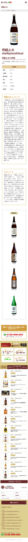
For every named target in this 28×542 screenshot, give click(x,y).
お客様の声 (3, 495)
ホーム (3, 10)
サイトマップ (18, 498)
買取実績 (17, 495)
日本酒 (8, 10)
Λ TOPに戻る (24, 487)
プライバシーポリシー (5, 498)
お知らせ (17, 492)
